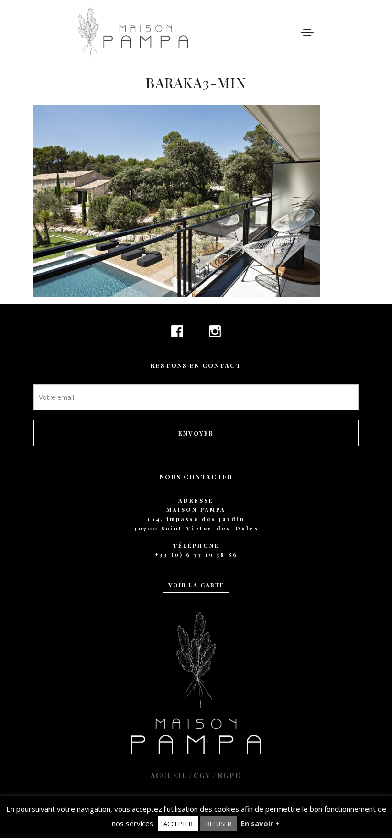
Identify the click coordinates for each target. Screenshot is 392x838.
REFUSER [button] (218, 823)
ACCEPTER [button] (178, 823)
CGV (202, 775)
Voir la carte (196, 585)
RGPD (230, 775)
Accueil (169, 775)
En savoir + (260, 823)
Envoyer (196, 433)
